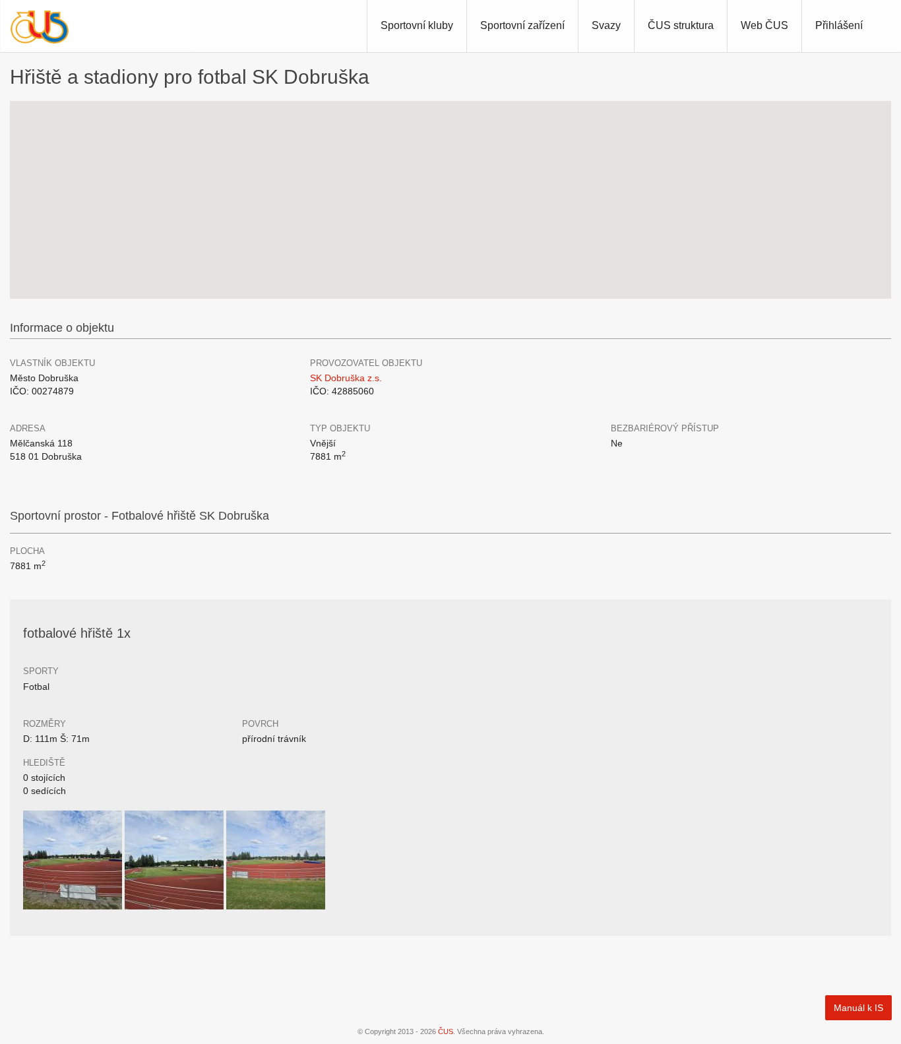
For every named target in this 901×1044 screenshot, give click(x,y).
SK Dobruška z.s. (346, 378)
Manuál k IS (858, 1007)
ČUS (445, 1031)
